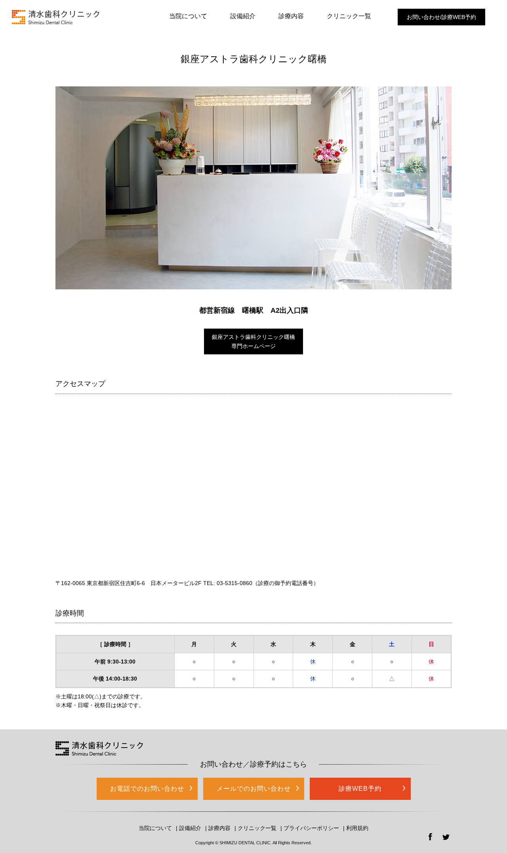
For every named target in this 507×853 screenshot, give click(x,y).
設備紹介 (242, 16)
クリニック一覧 (349, 16)
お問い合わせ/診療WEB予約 (441, 17)
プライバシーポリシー (311, 828)
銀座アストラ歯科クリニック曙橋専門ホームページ (253, 341)
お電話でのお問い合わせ (147, 788)
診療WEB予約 (360, 788)
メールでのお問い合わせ (254, 788)
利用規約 (357, 828)
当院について (188, 16)
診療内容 (291, 16)
